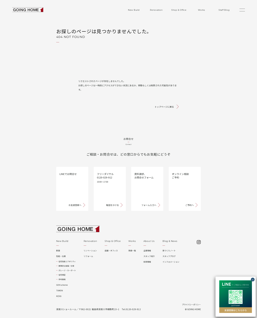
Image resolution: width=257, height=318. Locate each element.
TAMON (59, 290)
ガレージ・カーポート (67, 270)
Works (201, 10)
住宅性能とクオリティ (67, 261)
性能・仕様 (61, 256)
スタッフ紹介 (149, 256)
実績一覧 (132, 250)
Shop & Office (178, 10)
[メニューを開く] (242, 10)
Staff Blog (224, 10)
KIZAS (58, 296)
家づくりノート (169, 250)
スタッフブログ (169, 256)
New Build (133, 10)
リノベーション (90, 250)
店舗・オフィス (111, 250)
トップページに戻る (164, 106)
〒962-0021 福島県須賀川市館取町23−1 (99, 309)
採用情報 (147, 261)
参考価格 (61, 279)
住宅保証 (61, 275)
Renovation (156, 10)
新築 (58, 250)
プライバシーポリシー (191, 304)
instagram (199, 242)
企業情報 (147, 250)
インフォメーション (170, 261)
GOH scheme (62, 285)
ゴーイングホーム (27, 9)
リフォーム (88, 256)
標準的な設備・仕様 (66, 266)
